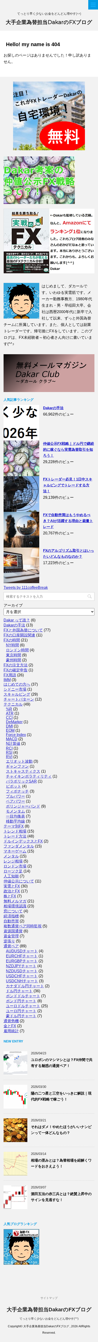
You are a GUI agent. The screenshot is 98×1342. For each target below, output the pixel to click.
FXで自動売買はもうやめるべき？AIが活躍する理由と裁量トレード (68, 521)
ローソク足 (13, 871)
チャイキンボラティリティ (29, 776)
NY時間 (12, 645)
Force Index (16, 735)
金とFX (10, 1026)
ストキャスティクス (23, 771)
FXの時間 (12, 640)
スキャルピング (17, 694)
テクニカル (13, 704)
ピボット (13, 786)
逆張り (9, 941)
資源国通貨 (13, 931)
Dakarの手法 (53, 408)
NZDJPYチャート (21, 966)
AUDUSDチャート (22, 951)
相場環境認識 (15, 906)
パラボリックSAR (21, 781)
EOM (10, 730)
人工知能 (11, 876)
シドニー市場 (15, 689)
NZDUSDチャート (22, 971)
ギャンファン (17, 766)
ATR (10, 713)
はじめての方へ (17, 684)
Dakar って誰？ (17, 620)
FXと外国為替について (23, 630)
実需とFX (12, 886)
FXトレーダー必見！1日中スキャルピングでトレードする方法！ (67, 485)
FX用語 (10, 675)
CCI (9, 718)
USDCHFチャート (22, 976)
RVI (9, 757)
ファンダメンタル (19, 846)
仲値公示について (19, 881)
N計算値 (13, 743)
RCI (9, 748)
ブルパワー (15, 796)
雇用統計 (11, 1031)
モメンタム (15, 811)
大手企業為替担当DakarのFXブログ (49, 22)
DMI (9, 726)
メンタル (11, 856)
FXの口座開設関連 (19, 635)
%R (9, 709)
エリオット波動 (19, 761)
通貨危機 (11, 1021)
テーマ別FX (14, 826)
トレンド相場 (15, 831)
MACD (11, 739)
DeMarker (14, 722)
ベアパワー (15, 801)
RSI (9, 753)
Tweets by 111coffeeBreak (26, 588)
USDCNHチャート (22, 981)
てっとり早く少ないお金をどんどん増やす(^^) (49, 1318)
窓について (13, 911)
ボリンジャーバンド (23, 806)
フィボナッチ (17, 791)
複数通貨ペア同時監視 (23, 926)
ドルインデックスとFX (23, 841)
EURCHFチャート (22, 956)
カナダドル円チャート (25, 986)
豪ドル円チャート (21, 1016)
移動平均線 (15, 821)
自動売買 (11, 921)
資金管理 (11, 936)
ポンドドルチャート (23, 996)
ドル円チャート (19, 991)
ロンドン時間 (17, 650)
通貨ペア (11, 946)
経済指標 (11, 916)
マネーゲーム (15, 851)
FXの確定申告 (16, 670)
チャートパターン (19, 699)
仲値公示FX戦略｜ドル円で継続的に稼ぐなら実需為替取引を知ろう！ (68, 449)
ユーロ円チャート (21, 1011)
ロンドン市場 (15, 866)
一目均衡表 (15, 816)
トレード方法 (15, 836)
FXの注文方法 (16, 665)
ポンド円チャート (21, 1001)
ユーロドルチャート (23, 1006)
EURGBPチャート (22, 961)
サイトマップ (49, 1298)
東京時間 (13, 655)
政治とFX (12, 891)
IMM (7, 680)
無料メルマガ (15, 901)
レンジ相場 (13, 861)
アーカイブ (13, 605)
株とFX (10, 896)
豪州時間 (13, 660)
